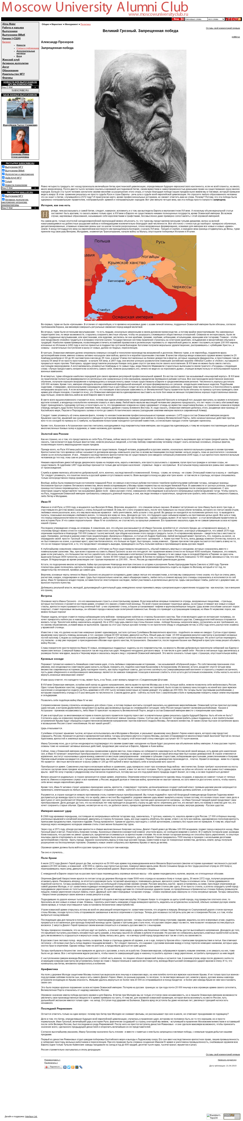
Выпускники (9, 31)
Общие (45, 24)
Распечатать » (51, 1063)
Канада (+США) (11, 38)
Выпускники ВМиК (13, 34)
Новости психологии (16, 185)
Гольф (8, 181)
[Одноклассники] (73, 1067)
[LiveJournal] (81, 1067)
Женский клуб (11, 59)
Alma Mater (9, 24)
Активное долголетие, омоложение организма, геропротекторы (15, 202)
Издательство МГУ (13, 74)
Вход (19, 56)
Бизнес (6, 42)
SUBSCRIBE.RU (20, 90)
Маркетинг (56, 24)
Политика (85, 24)
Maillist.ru (26, 192)
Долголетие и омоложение (19, 174)
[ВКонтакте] (65, 1067)
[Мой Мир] (77, 1067)
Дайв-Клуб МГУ (13, 178)
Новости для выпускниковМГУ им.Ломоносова (20, 83)
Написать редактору (227, 1060)
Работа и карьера (13, 27)
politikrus (236, 37)
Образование (10, 70)
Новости (21, 45)
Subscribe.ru (26, 163)
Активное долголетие (15, 63)
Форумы (7, 77)
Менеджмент (71, 24)
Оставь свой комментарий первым (223, 28)
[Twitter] (69, 1067)
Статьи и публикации (28, 48)
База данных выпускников (20, 95)
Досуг (5, 66)
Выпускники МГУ (14, 167)
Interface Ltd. (31, 1116)
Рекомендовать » (52, 1060)
